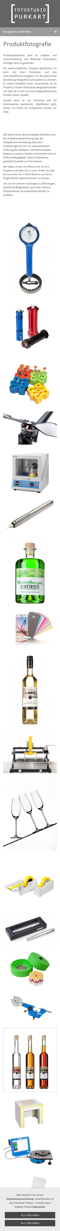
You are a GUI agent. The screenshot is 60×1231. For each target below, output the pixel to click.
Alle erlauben (30, 1215)
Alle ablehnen (30, 1223)
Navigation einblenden (17, 31)
